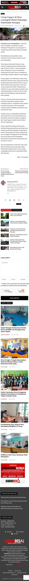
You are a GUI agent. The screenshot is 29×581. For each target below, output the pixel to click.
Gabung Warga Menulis (9, 572)
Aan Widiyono (4, 399)
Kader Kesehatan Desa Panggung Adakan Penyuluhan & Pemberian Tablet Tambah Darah (13, 394)
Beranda (3, 11)
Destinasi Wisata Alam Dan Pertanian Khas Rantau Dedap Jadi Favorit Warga (18, 241)
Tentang (10, 570)
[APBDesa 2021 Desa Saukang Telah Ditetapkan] (14, 443)
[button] (26, 7)
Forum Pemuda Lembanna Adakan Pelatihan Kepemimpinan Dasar (7, 173)
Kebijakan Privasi (21, 572)
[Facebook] (8, 193)
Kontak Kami (18, 570)
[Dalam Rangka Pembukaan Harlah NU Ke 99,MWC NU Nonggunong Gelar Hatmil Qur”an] (14, 316)
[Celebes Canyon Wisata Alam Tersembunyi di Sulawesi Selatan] (5, 223)
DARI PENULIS (17, 210)
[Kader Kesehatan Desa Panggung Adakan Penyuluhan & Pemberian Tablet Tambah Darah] (14, 380)
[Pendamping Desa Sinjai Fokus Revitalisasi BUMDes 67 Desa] (14, 413)
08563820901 (10, 521)
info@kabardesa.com (18, 564)
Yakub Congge (4, 366)
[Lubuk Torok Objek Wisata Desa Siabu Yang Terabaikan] (5, 216)
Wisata (7, 11)
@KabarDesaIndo (10, 527)
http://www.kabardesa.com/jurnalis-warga (11, 508)
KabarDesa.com (6, 43)
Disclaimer (14, 574)
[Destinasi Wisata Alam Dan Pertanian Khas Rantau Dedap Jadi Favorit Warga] (5, 242)
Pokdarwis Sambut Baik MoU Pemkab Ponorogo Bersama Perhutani (18, 230)
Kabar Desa (10, 525)
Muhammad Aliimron (8, 25)
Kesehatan (14, 389)
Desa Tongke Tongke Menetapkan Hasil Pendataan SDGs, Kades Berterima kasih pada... (13, 362)
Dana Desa (14, 357)
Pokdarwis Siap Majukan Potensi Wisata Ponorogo (21, 171)
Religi (15, 325)
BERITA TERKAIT (6, 210)
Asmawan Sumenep (5, 334)
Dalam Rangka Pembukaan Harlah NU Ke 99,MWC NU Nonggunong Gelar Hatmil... (13, 329)
